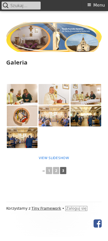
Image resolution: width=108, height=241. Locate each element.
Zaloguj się (76, 208)
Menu (99, 5)
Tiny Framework (46, 208)
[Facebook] (98, 223)
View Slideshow (54, 157)
